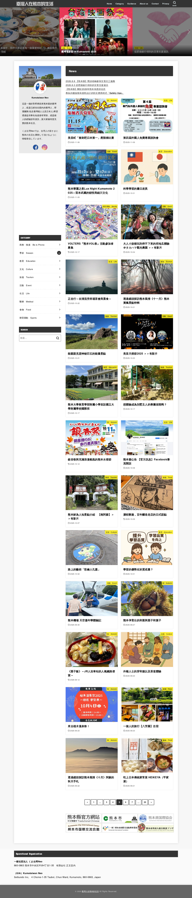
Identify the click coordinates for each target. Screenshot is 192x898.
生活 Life (25, 293)
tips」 (120, 93)
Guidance (131, 3)
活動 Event (25, 285)
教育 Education (27, 260)
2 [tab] (84, 54)
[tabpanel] (96, 31)
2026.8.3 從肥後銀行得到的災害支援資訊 (87, 85)
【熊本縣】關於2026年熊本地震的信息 (86, 89)
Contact (155, 3)
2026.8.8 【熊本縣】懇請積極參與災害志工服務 (90, 81)
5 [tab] (94, 54)
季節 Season (26, 252)
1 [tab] (80, 54)
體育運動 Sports (28, 317)
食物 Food (25, 309)
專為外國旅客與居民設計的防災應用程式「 (91, 93)
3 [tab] (87, 54)
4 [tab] (91, 54)
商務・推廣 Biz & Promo (32, 244)
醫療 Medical (26, 301)
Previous (3, 32)
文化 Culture (26, 269)
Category (120, 3)
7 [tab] (102, 54)
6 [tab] (98, 54)
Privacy (165, 3)
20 (145, 802)
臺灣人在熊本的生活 (90, 891)
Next (188, 32)
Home (109, 3)
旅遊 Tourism (27, 277)
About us (144, 3)
